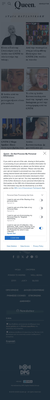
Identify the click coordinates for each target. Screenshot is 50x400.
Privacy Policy (38, 246)
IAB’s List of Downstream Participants (28, 188)
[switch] (41, 200)
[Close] (45, 154)
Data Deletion (12, 246)
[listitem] (25, 195)
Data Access (25, 246)
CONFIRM (15, 238)
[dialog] (25, 200)
